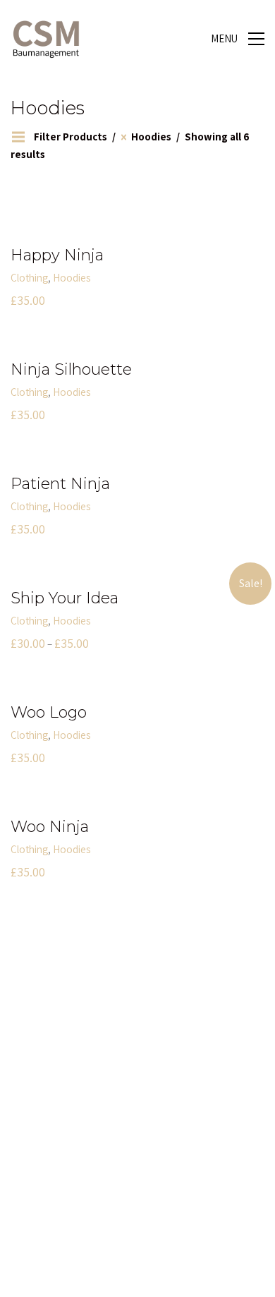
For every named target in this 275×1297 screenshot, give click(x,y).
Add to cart (35, 277)
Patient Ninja (60, 484)
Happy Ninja (57, 255)
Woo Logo (49, 712)
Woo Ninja (50, 827)
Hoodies (71, 277)
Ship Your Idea (64, 598)
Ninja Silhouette (71, 369)
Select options (42, 620)
